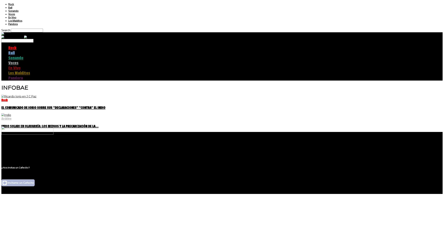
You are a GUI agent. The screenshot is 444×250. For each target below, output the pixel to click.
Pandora (13, 24)
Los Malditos (15, 21)
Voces (11, 14)
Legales (13, 148)
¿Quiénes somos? (20, 144)
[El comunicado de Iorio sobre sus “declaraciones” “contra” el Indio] (18, 96)
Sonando (13, 11)
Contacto (14, 154)
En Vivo (12, 17)
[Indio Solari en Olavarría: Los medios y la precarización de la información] (6, 115)
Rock (11, 4)
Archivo (6, 118)
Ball (10, 8)
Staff (11, 151)
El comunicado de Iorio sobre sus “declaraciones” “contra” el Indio (53, 108)
